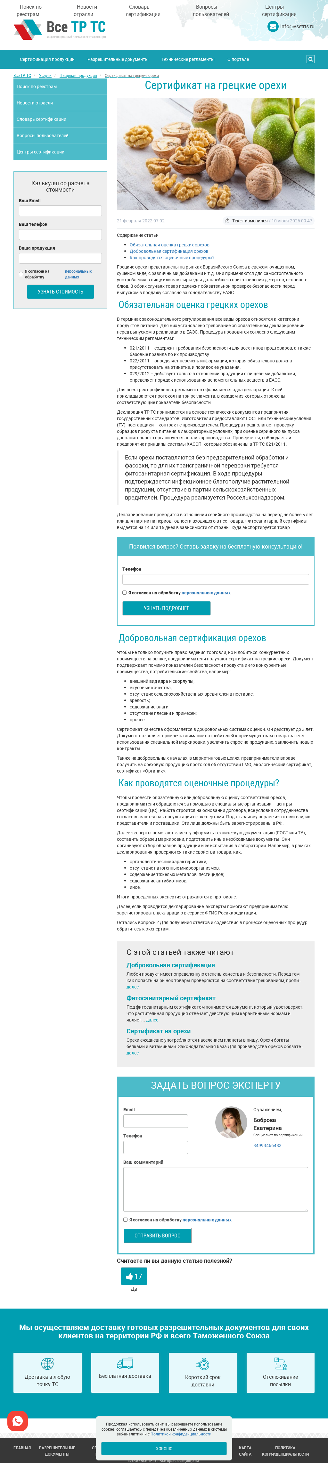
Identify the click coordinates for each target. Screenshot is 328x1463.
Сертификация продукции (47, 59)
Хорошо (164, 1448)
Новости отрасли (85, 10)
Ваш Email (30, 200)
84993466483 (267, 1145)
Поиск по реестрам (29, 10)
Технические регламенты (188, 59)
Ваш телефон (33, 224)
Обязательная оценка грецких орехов (169, 245)
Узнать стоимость (60, 291)
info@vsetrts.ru (297, 26)
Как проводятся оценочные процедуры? (172, 257)
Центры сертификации (279, 10)
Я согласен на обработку (179, 593)
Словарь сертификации (143, 10)
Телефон (131, 569)
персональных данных (206, 593)
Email (129, 1109)
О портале (238, 59)
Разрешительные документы (118, 59)
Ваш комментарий (143, 1162)
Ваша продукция (37, 248)
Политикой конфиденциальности (181, 1433)
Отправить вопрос (157, 1235)
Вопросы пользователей (211, 10)
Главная (22, 1447)
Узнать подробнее (166, 608)
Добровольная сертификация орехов (169, 251)
